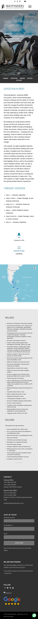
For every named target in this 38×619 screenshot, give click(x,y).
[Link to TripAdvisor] (22, 1)
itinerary (22, 78)
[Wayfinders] (13, 6)
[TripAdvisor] (10, 587)
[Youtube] (13, 587)
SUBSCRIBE (19, 543)
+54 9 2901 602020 (10, 484)
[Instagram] (7, 587)
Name (5, 533)
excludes (19, 80)
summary (5, 78)
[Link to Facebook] (17, 1)
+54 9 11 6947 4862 (10, 495)
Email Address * (8, 525)
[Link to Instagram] (20, 1)
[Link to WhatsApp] (14, 1)
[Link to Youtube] (25, 1)
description (14, 78)
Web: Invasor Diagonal (8, 616)
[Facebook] (5, 587)
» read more (7, 573)
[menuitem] (29, 6)
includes (30, 78)
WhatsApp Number (10, 517)
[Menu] (29, 6)
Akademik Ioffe (19, 240)
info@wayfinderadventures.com (14, 503)
